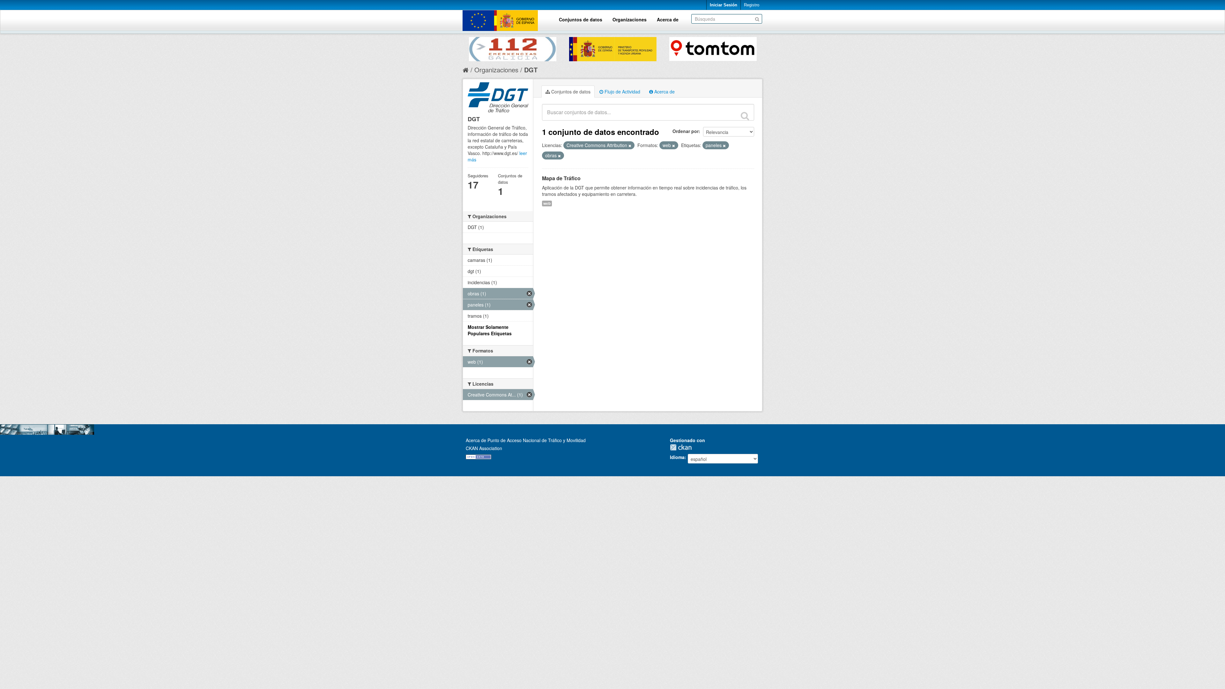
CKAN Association (484, 448)
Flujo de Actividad (621, 91)
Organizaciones (629, 19)
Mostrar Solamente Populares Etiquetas (490, 330)
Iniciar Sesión (723, 5)
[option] (512, 47)
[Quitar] (629, 145)
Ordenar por (685, 131)
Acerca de (668, 19)
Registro (751, 5)
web (547, 203)
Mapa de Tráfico (561, 178)
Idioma (677, 457)
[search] (744, 116)
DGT (531, 69)
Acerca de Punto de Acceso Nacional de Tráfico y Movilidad (526, 440)
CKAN (682, 447)
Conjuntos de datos (580, 19)
